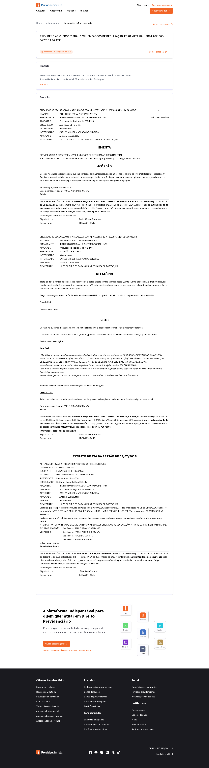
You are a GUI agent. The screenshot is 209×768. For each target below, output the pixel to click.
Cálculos (40, 10)
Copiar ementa (156, 51)
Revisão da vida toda (46, 692)
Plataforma (55, 10)
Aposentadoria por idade (48, 721)
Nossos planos (159, 10)
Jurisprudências (52, 23)
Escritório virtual (92, 706)
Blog (139, 5)
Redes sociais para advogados (98, 687)
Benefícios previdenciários (144, 687)
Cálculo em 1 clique (45, 687)
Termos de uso (139, 724)
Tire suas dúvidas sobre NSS (97, 724)
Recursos (85, 10)
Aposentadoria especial (47, 711)
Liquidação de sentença (47, 696)
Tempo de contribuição (47, 706)
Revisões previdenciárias (143, 692)
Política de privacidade (143, 729)
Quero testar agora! (55, 643)
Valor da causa (43, 701)
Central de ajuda (139, 715)
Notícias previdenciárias (95, 729)
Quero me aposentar (162, 5)
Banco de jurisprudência (95, 696)
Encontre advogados (94, 719)
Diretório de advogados (95, 701)
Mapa (134, 719)
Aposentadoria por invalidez (50, 716)
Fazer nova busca (161, 24)
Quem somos (138, 710)
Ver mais (44, 84)
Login (146, 5)
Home (39, 23)
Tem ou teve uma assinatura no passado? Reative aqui (66, 650)
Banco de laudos (92, 692)
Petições (71, 10)
